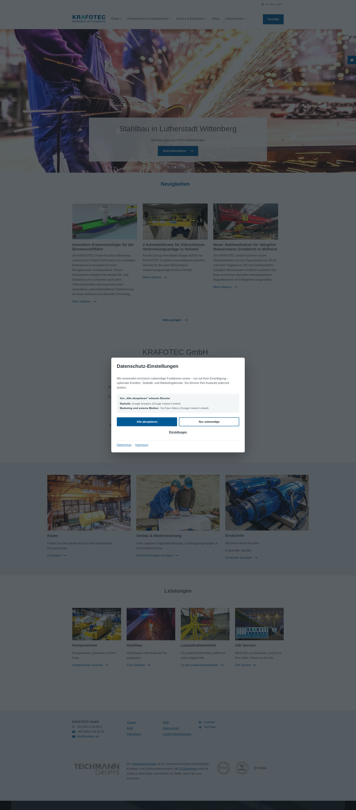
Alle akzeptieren (147, 421)
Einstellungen (178, 432)
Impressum (141, 444)
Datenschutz (124, 444)
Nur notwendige (209, 421)
